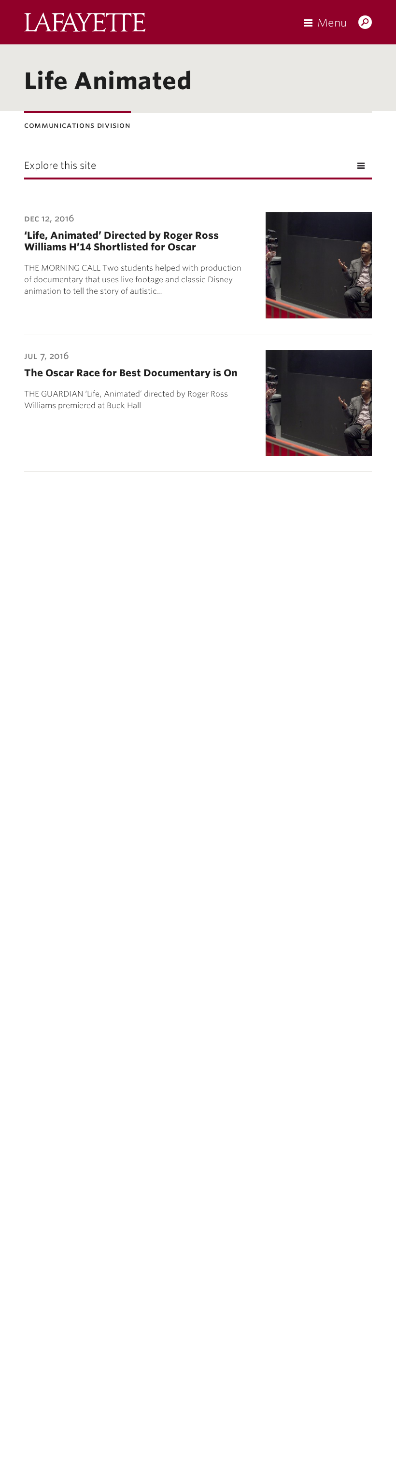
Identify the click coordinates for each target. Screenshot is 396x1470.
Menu (332, 22)
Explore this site (60, 165)
